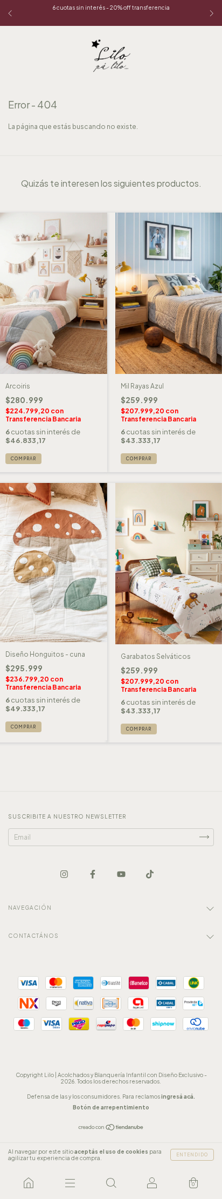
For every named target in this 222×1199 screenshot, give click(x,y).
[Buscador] (111, 1183)
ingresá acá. (178, 1096)
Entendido (192, 1154)
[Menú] (69, 1183)
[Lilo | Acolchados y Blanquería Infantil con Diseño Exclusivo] (28, 1183)
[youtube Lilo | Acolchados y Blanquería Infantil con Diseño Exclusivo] (122, 874)
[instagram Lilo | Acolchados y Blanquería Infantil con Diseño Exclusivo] (64, 874)
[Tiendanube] (111, 1129)
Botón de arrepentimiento (111, 1107)
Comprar (23, 458)
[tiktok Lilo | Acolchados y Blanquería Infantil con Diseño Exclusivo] (149, 874)
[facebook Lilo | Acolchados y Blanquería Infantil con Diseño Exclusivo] (93, 874)
